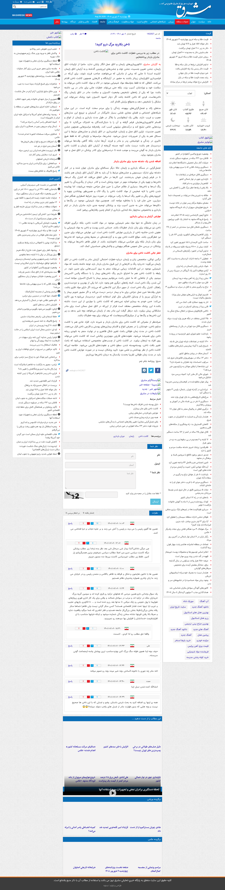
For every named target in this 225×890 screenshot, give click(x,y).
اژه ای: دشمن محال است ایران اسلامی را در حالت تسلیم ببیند (37, 331)
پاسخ (70, 523)
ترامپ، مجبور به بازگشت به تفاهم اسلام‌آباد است (35, 364)
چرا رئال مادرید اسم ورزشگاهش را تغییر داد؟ (37, 369)
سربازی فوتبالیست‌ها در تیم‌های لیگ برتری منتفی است (188, 511)
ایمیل (157, 464)
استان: (207, 93)
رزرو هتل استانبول (199, 618)
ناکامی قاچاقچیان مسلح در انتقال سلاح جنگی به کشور (189, 312)
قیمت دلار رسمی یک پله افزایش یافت (191, 68)
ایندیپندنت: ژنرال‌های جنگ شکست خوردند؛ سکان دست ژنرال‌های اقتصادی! (39, 448)
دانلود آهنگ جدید (200, 607)
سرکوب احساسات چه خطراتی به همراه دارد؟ (189, 362)
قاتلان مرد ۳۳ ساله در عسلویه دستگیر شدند (189, 158)
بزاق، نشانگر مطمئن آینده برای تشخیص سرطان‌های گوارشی (192, 566)
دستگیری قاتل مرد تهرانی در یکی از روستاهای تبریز (190, 328)
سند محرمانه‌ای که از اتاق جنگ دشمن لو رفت (37, 272)
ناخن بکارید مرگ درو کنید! (112, 44)
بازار (57, 21)
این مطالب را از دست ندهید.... (146, 719)
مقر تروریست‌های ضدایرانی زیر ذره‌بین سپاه (38, 150)
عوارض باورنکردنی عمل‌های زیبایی (143, 413)
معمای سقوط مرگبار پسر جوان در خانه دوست (188, 203)
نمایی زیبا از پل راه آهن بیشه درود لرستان (190, 278)
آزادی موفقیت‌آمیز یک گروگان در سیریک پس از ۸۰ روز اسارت (189, 272)
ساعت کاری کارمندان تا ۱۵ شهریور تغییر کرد (189, 242)
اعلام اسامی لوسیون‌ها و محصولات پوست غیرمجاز (186, 552)
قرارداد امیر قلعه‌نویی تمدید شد (113, 827)
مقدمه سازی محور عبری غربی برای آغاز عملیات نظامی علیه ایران (38, 70)
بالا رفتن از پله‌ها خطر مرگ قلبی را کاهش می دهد (190, 189)
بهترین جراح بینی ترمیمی (196, 624)
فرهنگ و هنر (113, 21)
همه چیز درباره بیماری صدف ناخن (143, 417)
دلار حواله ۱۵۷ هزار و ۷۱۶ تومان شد (192, 43)
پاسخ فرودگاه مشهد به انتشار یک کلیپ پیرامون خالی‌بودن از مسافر (189, 221)
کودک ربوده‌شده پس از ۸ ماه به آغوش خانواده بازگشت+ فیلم (189, 503)
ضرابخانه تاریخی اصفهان (84, 867)
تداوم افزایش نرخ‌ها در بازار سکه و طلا (191, 64)
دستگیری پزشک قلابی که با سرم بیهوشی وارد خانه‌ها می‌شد (190, 168)
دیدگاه (73, 21)
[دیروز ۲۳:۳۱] (112, 763)
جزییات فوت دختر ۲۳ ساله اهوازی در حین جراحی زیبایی (134, 426)
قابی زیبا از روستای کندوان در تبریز (193, 306)
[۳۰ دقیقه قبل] (145, 733)
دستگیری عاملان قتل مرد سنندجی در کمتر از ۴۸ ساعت (188, 228)
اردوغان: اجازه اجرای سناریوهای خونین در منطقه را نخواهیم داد (37, 108)
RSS (48, 2)
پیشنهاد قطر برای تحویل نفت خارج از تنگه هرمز (36, 250)
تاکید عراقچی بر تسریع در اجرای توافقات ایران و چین (38, 351)
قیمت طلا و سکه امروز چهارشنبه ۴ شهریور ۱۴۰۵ (187, 39)
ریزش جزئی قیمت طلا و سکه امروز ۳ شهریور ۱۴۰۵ (190, 58)
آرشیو (39, 2)
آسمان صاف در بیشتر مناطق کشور (193, 353)
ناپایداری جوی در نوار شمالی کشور (193, 179)
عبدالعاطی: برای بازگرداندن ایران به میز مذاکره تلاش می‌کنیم (38, 165)
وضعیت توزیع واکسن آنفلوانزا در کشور (191, 154)
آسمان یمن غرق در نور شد (45, 146)
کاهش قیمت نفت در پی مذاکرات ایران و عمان (37, 442)
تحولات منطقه (182, 21)
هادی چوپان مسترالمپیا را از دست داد (145, 829)
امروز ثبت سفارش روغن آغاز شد (43, 154)
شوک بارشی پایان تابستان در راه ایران (192, 266)
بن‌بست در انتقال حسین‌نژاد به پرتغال (40, 385)
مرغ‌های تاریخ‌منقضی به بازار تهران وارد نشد (189, 397)
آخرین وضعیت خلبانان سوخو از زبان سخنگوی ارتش (39, 278)
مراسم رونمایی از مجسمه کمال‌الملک (149, 869)
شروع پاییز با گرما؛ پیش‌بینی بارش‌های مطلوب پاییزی (189, 347)
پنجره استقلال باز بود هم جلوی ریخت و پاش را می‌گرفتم (38, 428)
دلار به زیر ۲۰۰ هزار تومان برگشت (193, 48)
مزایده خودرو (202, 640)
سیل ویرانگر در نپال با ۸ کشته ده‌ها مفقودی (38, 254)
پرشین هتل (203, 635)
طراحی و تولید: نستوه (112, 885)
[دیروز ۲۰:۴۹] (79, 763)
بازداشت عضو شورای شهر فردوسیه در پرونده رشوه (190, 335)
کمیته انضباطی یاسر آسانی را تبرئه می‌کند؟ (80, 829)
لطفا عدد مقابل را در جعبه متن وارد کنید (143, 493)
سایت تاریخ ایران (178, 607)
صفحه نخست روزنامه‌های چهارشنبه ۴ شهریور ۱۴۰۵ (116, 869)
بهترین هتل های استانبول (196, 612)
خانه (209, 21)
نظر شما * (155, 472)
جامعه (102, 21)
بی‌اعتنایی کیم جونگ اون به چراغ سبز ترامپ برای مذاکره (37, 358)
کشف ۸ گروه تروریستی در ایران (43, 325)
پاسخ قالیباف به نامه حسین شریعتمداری (39, 321)
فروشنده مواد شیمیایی (197, 652)
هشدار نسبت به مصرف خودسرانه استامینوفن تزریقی (190, 574)
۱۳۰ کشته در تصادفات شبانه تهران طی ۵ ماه (189, 341)
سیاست (201, 21)
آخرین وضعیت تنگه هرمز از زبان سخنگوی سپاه (36, 193)
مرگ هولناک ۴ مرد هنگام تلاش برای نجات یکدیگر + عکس (188, 530)
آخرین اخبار (54, 179)
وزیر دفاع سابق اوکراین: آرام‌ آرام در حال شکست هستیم (37, 93)
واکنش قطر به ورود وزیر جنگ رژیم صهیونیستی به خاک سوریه (37, 55)
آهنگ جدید (186, 635)
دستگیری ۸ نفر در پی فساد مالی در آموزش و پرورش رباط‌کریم (190, 403)
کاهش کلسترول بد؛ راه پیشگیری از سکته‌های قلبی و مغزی (190, 426)
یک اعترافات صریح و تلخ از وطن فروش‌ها (39, 141)
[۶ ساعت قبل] (79, 733)
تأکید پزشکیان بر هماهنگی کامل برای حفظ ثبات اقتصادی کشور (38, 408)
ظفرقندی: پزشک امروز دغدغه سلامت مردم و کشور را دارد (190, 449)
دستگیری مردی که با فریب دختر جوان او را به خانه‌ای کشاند (190, 484)
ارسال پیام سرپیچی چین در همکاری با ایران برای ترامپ (37, 128)
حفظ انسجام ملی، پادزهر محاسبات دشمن (39, 316)
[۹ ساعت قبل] (79, 853)
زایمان (131, 436)
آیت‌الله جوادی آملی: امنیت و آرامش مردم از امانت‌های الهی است (190, 468)
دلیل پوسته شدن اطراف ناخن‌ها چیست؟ (140, 404)
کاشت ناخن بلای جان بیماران (145, 408)
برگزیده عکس (154, 839)
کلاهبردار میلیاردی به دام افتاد (195, 183)
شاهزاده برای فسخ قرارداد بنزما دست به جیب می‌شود (38, 85)
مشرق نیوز (186, 9)
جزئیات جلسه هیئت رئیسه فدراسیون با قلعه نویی (36, 198)
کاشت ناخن (143, 436)
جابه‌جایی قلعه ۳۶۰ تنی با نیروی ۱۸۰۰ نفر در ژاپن (35, 189)
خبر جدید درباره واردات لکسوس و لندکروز (39, 422)
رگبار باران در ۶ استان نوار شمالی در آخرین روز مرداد (189, 538)
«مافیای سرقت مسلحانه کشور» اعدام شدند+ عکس (80, 748)
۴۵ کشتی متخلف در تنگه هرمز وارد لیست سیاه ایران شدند (189, 320)
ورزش (170, 21)
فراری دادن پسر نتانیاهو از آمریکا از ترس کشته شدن (38, 375)
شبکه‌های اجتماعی (158, 21)
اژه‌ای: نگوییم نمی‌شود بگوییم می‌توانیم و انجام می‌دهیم (38, 310)
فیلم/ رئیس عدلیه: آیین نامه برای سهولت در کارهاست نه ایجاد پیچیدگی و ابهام (39, 339)
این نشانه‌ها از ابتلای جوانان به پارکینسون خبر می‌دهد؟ (190, 368)
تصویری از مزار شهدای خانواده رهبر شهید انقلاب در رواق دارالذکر (37, 100)
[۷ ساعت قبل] (112, 853)
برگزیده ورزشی (154, 799)
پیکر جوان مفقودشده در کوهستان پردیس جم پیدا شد (188, 383)
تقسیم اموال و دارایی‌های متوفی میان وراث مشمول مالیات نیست (191, 296)
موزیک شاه (188, 601)
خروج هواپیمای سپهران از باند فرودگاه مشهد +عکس (190, 209)
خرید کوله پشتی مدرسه (197, 657)
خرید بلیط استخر (183, 640)
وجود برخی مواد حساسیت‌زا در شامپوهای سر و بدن (189, 582)
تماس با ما (28, 2)
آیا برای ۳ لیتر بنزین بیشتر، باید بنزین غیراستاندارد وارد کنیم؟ (193, 523)
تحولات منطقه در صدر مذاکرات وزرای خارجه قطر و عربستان (37, 208)
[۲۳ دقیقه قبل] (145, 813)
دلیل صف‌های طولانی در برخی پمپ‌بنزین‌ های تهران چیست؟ (147, 748)
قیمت (208, 33)
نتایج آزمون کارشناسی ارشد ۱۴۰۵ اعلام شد (189, 215)
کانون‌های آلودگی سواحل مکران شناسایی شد (188, 588)
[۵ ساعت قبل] (79, 813)
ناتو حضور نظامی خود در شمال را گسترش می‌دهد (36, 300)
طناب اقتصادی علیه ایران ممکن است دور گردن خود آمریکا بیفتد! (38, 436)
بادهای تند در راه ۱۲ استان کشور (194, 497)
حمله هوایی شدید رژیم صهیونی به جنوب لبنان (37, 454)
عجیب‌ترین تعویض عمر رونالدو (43, 49)
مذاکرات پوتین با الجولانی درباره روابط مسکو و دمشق (39, 244)
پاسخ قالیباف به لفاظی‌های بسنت (42, 171)
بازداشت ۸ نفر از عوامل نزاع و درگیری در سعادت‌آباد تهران (192, 476)
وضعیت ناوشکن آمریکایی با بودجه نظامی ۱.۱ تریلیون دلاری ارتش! (39, 224)
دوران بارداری (119, 436)
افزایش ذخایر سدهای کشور (115, 747)
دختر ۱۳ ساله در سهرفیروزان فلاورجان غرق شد (187, 358)
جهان (193, 21)
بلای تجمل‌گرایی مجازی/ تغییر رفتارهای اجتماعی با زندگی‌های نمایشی (128, 421)
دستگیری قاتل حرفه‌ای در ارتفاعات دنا (192, 174)
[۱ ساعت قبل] (112, 733)
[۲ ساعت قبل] (112, 813)
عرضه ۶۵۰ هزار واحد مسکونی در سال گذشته (188, 560)
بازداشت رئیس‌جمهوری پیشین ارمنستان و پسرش (36, 259)
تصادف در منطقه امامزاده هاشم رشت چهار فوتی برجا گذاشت (189, 546)
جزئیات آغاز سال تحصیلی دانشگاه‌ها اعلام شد (188, 162)
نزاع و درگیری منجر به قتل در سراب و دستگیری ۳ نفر (188, 288)
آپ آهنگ (204, 601)
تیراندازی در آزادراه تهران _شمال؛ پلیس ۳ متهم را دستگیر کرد (189, 391)
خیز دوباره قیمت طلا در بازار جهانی (193, 73)
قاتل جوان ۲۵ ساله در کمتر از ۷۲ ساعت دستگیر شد (189, 433)
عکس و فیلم (84, 21)
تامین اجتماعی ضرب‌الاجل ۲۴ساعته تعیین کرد (188, 462)
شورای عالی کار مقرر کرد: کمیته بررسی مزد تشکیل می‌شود (191, 376)
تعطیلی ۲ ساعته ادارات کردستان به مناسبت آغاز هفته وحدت (189, 260)
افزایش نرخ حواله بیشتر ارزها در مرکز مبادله (189, 82)
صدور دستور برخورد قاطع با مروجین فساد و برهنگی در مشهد (191, 456)
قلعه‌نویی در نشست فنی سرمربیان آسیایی (39, 185)
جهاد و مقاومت (127, 21)
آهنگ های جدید (200, 629)
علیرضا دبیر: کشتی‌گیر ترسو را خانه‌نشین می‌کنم (36, 214)
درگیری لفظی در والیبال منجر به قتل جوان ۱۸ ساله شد (190, 410)
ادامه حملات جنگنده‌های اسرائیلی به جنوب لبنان (36, 398)
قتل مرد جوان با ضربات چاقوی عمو (193, 282)
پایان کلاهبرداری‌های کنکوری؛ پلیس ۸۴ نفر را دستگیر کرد (190, 236)
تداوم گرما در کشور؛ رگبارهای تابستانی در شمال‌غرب (192, 252)
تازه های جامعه (204, 148)
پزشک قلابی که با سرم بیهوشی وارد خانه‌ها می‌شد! (40, 285)
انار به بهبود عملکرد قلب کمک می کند (192, 302)
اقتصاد (94, 21)
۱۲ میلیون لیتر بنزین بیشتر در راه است (40, 202)
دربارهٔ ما (16, 2)
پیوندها (65, 21)
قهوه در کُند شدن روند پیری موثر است (191, 556)
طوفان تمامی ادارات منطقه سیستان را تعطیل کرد (187, 517)
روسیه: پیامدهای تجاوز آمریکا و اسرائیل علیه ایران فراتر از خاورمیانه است (37, 116)
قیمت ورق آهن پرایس (198, 646)
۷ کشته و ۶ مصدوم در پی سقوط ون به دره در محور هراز (190, 441)
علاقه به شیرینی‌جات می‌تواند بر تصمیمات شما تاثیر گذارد (189, 197)
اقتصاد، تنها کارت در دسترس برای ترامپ (39, 296)
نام (158, 455)
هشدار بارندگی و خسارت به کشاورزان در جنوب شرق (189, 418)
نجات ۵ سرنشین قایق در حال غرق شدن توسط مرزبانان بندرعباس (189, 491)
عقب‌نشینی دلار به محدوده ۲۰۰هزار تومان (190, 52)
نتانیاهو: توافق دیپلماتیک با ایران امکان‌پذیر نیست (35, 263)
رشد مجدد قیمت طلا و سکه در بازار (193, 77)
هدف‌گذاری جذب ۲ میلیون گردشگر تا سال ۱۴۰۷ (187, 592)
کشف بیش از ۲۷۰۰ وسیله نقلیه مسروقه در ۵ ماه (186, 246)
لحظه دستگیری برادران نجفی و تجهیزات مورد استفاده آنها (129, 789)
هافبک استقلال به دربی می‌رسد (43, 345)
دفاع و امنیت (142, 21)
